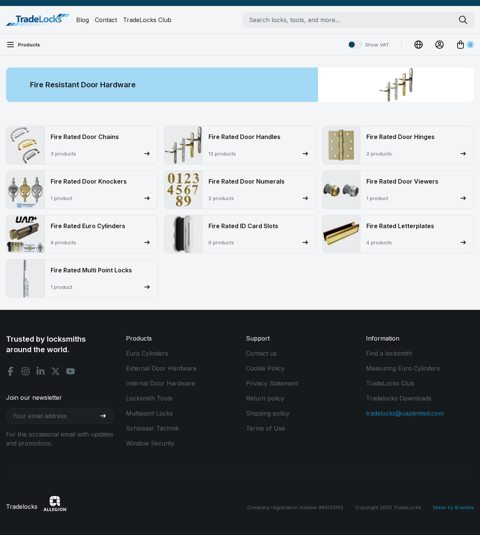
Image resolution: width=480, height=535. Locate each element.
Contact (106, 20)
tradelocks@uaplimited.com (405, 413)
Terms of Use (265, 428)
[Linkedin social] (40, 371)
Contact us (261, 353)
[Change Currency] (418, 44)
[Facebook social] (10, 371)
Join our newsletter (34, 397)
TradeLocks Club (147, 20)
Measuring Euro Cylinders (403, 368)
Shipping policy (268, 413)
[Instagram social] (25, 371)
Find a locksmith (389, 353)
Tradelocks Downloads (398, 398)
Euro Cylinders (147, 353)
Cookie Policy (265, 368)
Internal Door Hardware (160, 383)
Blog (82, 20)
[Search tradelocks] (466, 19)
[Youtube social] (70, 371)
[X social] (55, 371)
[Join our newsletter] (106, 415)
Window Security (150, 443)
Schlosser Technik (152, 428)
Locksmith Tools (149, 398)
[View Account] (439, 44)
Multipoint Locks (149, 413)
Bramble (464, 507)
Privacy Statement (272, 383)
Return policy (265, 398)
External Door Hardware (161, 368)
